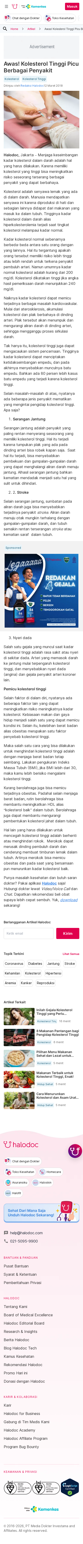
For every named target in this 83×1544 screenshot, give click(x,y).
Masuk (72, 6)
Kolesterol (12, 79)
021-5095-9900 (21, 1241)
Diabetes (35, 963)
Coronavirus (14, 963)
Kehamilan (12, 973)
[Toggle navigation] (6, 6)
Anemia (10, 983)
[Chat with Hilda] (75, 1151)
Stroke (70, 963)
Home (14, 29)
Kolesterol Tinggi (34, 79)
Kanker (26, 983)
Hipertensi (53, 973)
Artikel (31, 29)
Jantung (53, 963)
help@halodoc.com (23, 1233)
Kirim (67, 933)
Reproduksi (45, 983)
